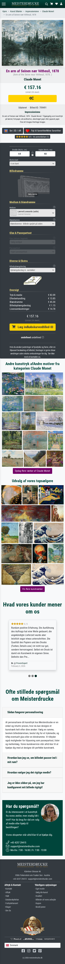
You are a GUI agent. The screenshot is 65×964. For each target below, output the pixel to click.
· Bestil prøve (40, 907)
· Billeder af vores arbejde (45, 899)
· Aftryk (7, 892)
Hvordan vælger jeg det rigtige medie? (29, 772)
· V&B (7, 896)
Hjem (4, 11)
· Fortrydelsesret (11, 903)
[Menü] (4, 4)
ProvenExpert (21, 663)
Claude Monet (48, 11)
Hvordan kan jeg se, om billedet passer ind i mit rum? (32, 760)
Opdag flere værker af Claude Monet (32, 470)
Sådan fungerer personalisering (25, 712)
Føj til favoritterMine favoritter (45, 130)
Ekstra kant (14, 160)
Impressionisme (32, 11)
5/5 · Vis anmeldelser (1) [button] (38, 137)
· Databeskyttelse (12, 899)
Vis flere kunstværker (32, 589)
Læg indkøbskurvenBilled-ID (34, 327)
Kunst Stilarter (16, 11)
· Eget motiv (40, 889)
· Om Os (8, 910)
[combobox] (32, 163)
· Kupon (38, 903)
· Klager (8, 907)
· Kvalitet (38, 896)
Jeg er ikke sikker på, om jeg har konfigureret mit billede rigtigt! (25, 785)
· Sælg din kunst (41, 892)
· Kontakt (8, 889)
